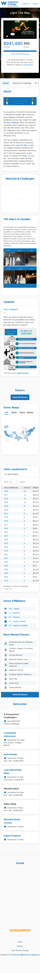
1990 (6, 566)
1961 (6, 554)
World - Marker (26, 412)
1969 (6, 521)
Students (16, 613)
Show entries (14, 482)
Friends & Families (20, 625)
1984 (6, 569)
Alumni (16, 609)
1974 (6, 551)
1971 (6, 495)
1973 (6, 581)
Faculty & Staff (19, 621)
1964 (6, 577)
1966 (6, 502)
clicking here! (28, 65)
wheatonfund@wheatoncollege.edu (25, 955)
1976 (6, 543)
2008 (6, 510)
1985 (6, 547)
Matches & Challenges (22, 83)
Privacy (20, 946)
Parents (16, 617)
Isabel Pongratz (23, 373)
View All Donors (20, 397)
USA (6, 412)
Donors (26, 488)
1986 (6, 491)
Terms (20, 942)
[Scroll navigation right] (38, 83)
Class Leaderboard (11, 488)
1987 (6, 536)
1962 (6, 540)
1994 (6, 528)
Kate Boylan (10, 754)
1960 (6, 562)
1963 (6, 573)
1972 (6, 499)
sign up (26, 4)
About (6, 83)
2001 (6, 558)
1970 (6, 532)
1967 (6, 513)
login (35, 4)
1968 (6, 506)
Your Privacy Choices (20, 950)
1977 (6, 525)
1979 (6, 517)
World (14, 412)
